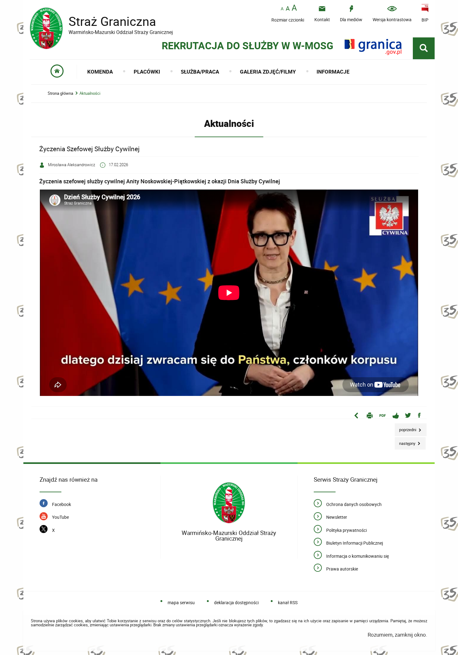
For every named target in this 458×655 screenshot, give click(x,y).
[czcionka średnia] (288, 8)
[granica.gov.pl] (373, 46)
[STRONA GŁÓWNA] (57, 72)
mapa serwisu (181, 602)
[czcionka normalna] (282, 8)
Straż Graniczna (101, 21)
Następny (405, 441)
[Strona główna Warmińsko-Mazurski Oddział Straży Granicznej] (228, 503)
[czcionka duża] (294, 8)
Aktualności (89, 93)
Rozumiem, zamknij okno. (397, 634)
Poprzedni (406, 427)
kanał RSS (288, 602)
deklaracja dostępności (236, 602)
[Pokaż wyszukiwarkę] (424, 48)
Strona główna (60, 93)
